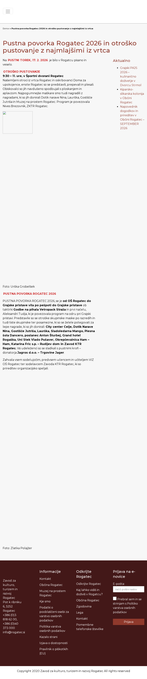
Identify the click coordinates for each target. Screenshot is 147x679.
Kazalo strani (48, 637)
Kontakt (45, 579)
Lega (79, 612)
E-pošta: (119, 584)
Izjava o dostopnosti (53, 643)
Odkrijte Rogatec (88, 584)
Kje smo (45, 601)
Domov (6, 28)
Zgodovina (83, 606)
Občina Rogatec (51, 585)
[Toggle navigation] (8, 11)
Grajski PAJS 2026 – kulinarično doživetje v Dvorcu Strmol (130, 76)
